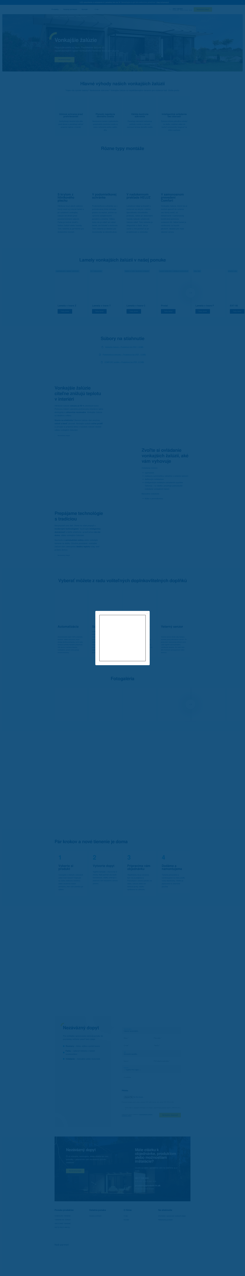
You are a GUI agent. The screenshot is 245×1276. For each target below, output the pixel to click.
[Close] (147, 613)
